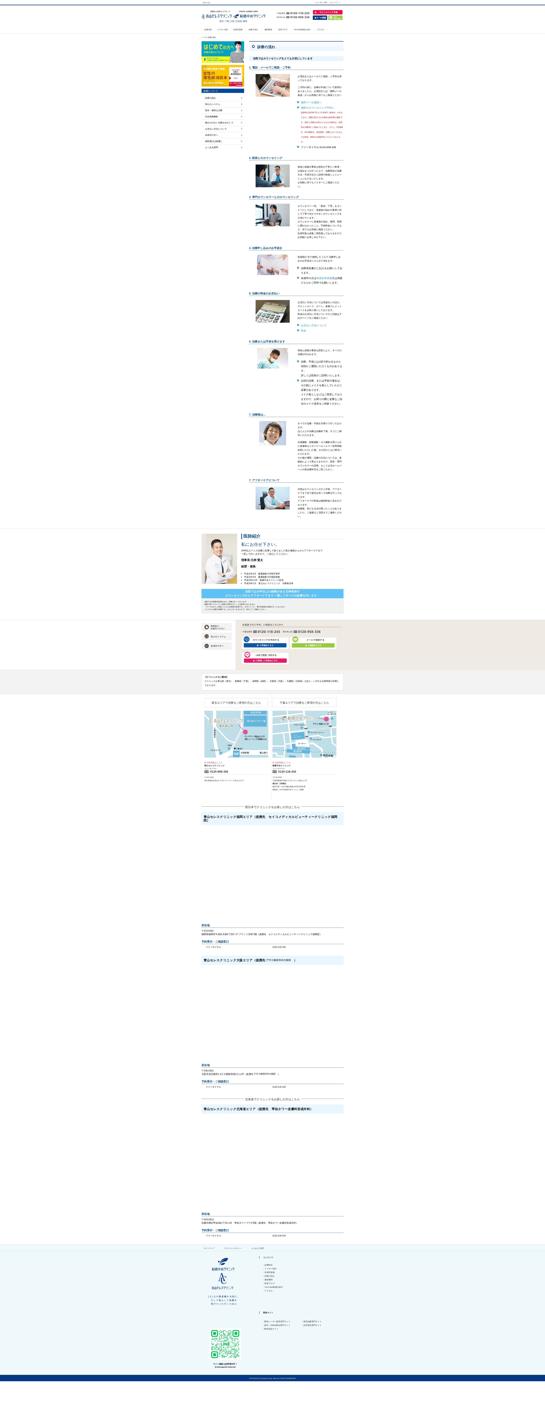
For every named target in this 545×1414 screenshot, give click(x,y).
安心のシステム (212, 104)
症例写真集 (270, 1272)
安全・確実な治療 (213, 110)
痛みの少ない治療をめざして (219, 122)
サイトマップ (335, 2)
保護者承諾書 (324, 278)
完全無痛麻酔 (211, 116)
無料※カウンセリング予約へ (318, 107)
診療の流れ (210, 98)
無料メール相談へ (311, 102)
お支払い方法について (314, 325)
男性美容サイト (271, 1329)
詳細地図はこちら (215, 762)
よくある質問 (211, 147)
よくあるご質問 (322, 2)
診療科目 (269, 1265)
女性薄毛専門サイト (312, 1325)
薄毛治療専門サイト (312, 1321)
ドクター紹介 (271, 1268)
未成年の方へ (211, 135)
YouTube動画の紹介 (274, 1287)
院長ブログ (270, 1283)
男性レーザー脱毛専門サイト (277, 1321)
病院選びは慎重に (213, 141)
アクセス (269, 1291)
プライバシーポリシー (233, 1248)
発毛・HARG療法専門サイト (277, 1325)
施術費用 (269, 1280)
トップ (204, 37)
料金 (303, 330)
